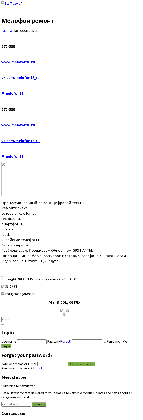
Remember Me (117, 341)
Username (8, 341)
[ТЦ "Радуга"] (11, 3)
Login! (37, 368)
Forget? (66, 341)
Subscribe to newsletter (18, 386)
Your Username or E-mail (19, 364)
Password (59, 341)
